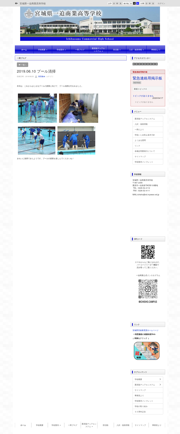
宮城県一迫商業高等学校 (33, 3)
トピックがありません (143, 95)
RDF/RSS (136, 82)
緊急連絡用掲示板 (147, 78)
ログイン (161, 3)
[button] (43, 49)
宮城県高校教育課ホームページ (145, 330)
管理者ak (41, 76)
